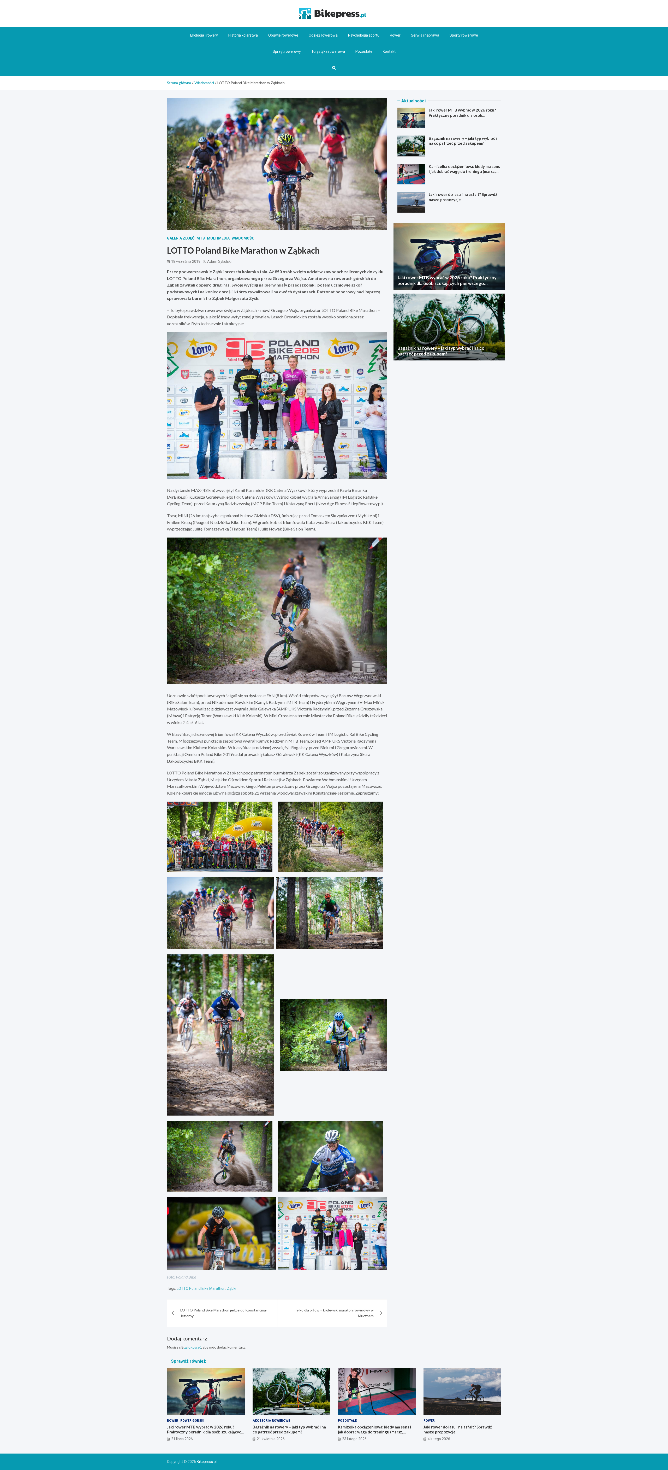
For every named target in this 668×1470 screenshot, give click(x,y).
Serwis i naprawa (425, 35)
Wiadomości (243, 238)
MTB (200, 238)
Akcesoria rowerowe (271, 1420)
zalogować (192, 1347)
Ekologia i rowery (204, 35)
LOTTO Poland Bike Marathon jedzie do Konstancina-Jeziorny (223, 1313)
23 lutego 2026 (354, 1439)
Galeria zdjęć (180, 238)
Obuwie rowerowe (283, 35)
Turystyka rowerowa (328, 51)
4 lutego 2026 (439, 1439)
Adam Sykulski (219, 261)
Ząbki (231, 1288)
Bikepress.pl (207, 1462)
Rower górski (192, 1420)
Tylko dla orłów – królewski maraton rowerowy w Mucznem (334, 1313)
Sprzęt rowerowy (287, 51)
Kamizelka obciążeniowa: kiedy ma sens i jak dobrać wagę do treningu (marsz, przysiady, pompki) (464, 171)
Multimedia (218, 238)
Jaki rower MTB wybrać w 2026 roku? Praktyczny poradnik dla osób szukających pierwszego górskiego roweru (462, 118)
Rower (395, 35)
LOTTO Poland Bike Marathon (201, 1288)
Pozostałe (363, 51)
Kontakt (389, 51)
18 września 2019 (185, 261)
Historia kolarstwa (243, 35)
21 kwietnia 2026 (271, 1439)
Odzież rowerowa (323, 35)
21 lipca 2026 (182, 1439)
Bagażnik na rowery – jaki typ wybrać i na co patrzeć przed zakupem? (463, 140)
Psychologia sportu (363, 35)
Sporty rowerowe (464, 35)
